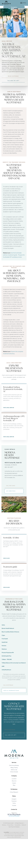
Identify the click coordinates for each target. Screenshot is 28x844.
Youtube (14, 805)
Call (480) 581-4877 (13, 80)
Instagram (14, 799)
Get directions (10, 491)
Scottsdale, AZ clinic (11, 538)
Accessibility (17, 825)
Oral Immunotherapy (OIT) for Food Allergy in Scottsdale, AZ (14, 418)
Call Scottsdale (8, 685)
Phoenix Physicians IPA (8, 652)
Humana (4, 645)
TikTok (14, 803)
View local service (8, 407)
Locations (14, 778)
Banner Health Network (8, 628)
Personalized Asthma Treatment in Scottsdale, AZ (13, 389)
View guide (6, 587)
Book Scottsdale (13, 76)
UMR (3, 666)
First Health (5, 638)
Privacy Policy (10, 825)
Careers (14, 783)
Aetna (3, 625)
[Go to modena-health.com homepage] (8, 3)
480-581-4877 (9, 467)
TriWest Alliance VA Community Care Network (14, 663)
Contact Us (14, 809)
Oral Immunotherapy (14, 765)
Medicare (4, 649)
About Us (14, 781)
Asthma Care (14, 769)
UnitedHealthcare (6, 669)
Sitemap (4, 825)
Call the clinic (10, 485)
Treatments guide (10, 567)
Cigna (3, 635)
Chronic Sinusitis (14, 772)
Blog (14, 785)
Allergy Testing (14, 767)
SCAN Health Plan (6, 656)
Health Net (4, 642)
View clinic (6, 558)
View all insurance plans (11, 690)
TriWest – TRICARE (7, 659)
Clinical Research (14, 792)
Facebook (14, 801)
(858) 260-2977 (18, 837)
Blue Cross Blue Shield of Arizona (10, 632)
